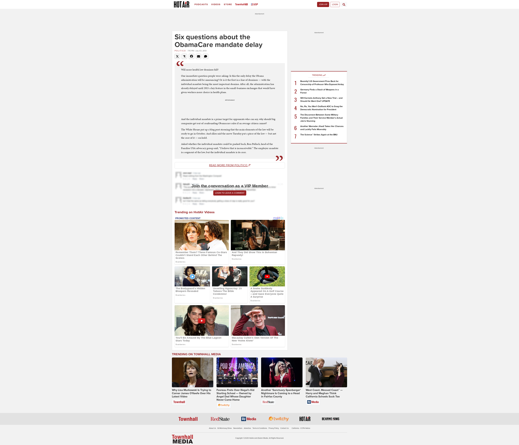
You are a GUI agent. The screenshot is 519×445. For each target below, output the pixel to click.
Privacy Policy (274, 428)
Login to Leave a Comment (229, 193)
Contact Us (284, 428)
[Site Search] (344, 4)
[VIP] (255, 4)
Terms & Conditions (259, 428)
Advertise (247, 428)
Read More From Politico (228, 165)
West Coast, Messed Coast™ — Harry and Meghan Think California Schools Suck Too (324, 393)
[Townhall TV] (242, 4)
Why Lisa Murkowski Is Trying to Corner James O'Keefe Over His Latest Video (191, 393)
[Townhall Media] (182, 439)
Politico (181, 51)
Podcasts (201, 4)
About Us (212, 428)
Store (228, 4)
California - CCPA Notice (301, 428)
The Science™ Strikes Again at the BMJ (318, 134)
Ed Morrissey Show (224, 428)
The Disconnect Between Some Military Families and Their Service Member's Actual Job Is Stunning (321, 117)
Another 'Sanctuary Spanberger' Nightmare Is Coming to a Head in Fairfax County (281, 393)
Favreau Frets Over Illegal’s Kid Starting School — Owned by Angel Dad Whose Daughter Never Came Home (235, 394)
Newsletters (237, 428)
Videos (216, 4)
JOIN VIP (323, 4)
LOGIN (335, 4)
